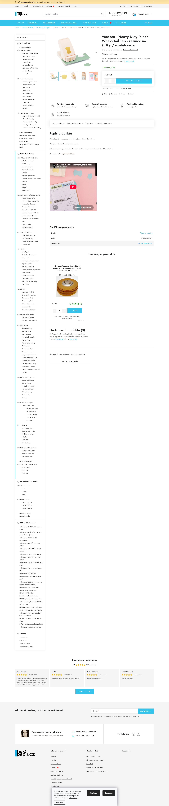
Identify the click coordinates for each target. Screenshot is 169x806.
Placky (21, 147)
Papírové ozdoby (27, 264)
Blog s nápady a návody (93, 756)
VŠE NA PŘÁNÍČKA (25, 232)
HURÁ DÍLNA (25, 43)
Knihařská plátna (24, 499)
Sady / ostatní (26, 190)
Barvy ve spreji (26, 334)
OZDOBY (22, 249)
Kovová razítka (26, 307)
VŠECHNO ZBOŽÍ (27, 154)
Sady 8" (24, 184)
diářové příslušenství (145, 243)
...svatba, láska (26, 62)
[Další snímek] (96, 52)
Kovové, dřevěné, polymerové (31, 270)
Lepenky (24, 173)
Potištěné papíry (26, 164)
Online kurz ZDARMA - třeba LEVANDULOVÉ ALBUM (28, 591)
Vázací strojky (26, 467)
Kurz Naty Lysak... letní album (28, 596)
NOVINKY (24, 37)
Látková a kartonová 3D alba (30, 213)
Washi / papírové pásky (29, 255)
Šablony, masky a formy (29, 364)
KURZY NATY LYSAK (28, 523)
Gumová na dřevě (27, 298)
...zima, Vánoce (26, 74)
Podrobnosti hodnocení (130, 50)
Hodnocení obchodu (64, 6)
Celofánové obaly (27, 238)
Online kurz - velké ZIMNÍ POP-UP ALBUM (30, 550)
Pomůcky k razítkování (29, 310)
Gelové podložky (27, 349)
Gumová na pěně (27, 301)
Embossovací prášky (28, 318)
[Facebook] (133, 734)
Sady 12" (24, 181)
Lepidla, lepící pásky (28, 406)
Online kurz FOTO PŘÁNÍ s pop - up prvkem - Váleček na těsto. (30, 583)
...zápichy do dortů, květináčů (31, 116)
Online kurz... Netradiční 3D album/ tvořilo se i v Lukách (30, 614)
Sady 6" (24, 187)
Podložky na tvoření (28, 434)
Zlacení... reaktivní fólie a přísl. (31, 369)
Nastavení (59, 802)
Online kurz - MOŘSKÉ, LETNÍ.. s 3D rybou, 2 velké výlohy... (30, 533)
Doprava (17, 6)
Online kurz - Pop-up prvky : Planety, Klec (30, 569)
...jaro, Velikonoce (27, 65)
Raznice (24, 425)
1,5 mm (24, 492)
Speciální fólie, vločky (28, 361)
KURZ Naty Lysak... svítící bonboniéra (30, 599)
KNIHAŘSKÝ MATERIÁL (29, 482)
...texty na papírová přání (29, 82)
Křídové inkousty (27, 392)
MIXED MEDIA (23, 325)
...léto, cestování (26, 96)
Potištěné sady (26, 244)
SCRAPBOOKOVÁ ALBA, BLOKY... (30, 195)
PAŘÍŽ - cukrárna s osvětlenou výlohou (31, 624)
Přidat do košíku (134, 81)
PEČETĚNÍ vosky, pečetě (26, 461)
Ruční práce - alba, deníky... (27, 136)
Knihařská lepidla (24, 516)
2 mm (23, 495)
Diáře (23, 222)
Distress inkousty (27, 383)
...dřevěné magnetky (28, 119)
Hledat (102, 14)
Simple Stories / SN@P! (29, 210)
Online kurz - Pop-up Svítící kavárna (30, 554)
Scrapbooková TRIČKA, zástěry (29, 144)
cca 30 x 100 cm (27, 508)
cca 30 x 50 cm (27, 505)
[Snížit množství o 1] (107, 81)
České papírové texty (25, 133)
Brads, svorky (26, 272)
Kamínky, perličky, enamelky (30, 261)
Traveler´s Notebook (28, 207)
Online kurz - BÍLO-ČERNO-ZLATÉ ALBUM (30, 558)
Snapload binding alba (29, 204)
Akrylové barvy (26, 331)
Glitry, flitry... (26, 284)
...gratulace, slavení (27, 59)
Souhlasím (108, 793)
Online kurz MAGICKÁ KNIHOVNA (30, 627)
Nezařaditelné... (26, 443)
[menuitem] (20, 23)
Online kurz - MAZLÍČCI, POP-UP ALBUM (29, 544)
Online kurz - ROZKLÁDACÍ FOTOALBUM (28, 539)
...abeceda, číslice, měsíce (30, 53)
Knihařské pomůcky (25, 513)
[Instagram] (138, 734)
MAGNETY (25, 440)
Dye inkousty (25, 395)
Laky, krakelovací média (29, 355)
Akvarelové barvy (27, 328)
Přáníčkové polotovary (29, 235)
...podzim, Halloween (28, 99)
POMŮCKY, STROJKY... (26, 403)
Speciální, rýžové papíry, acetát (31, 179)
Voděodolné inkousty (28, 386)
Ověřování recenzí (56, 782)
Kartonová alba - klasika (29, 216)
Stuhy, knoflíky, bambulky (29, 281)
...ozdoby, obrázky (27, 105)
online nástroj (73, 798)
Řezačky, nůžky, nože (28, 431)
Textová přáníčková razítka (30, 241)
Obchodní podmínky (57, 775)
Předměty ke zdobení (28, 366)
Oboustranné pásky (32, 409)
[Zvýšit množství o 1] (113, 81)
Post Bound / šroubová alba (30, 201)
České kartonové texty (26, 79)
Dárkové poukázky (25, 47)
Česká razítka (23, 141)
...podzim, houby (27, 71)
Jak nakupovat (55, 786)
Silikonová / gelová (28, 292)
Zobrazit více (84, 691)
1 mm (23, 489)
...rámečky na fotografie (29, 125)
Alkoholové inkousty (28, 380)
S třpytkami (30, 420)
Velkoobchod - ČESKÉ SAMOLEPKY (97, 771)
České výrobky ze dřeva (26, 113)
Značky (23, 633)
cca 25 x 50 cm (27, 502)
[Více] (148, 23)
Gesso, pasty (25, 346)
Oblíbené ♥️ (50, 6)
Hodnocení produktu (74, 123)
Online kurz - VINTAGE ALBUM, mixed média (31, 564)
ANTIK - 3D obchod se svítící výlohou (30, 610)
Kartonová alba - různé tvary (30, 219)
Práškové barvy (26, 340)
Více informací (128, 61)
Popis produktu (57, 123)
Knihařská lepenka (24, 486)
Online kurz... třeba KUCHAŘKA (29, 587)
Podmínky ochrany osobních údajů (61, 779)
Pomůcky (24, 372)
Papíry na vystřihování (28, 176)
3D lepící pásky (31, 411)
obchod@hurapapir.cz (86, 731)
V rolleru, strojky (32, 414)
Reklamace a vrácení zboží (94, 768)
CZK (123, 6)
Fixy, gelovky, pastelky (28, 337)
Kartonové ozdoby (27, 278)
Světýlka (24, 437)
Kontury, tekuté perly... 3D (29, 358)
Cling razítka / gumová (29, 295)
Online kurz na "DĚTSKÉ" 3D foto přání (30, 578)
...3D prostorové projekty (29, 122)
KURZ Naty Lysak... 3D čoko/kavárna (30, 607)
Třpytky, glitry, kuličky (28, 343)
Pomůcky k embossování (29, 320)
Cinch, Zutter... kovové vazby (28, 464)
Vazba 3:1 (25, 473)
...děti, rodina (26, 88)
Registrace (149, 6)
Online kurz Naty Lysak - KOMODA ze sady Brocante (31, 603)
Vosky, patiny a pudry (28, 352)
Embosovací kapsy (27, 457)
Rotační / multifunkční (28, 304)
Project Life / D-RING (28, 198)
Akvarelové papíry (27, 167)
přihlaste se (59, 339)
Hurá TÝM (89, 764)
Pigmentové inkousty (28, 389)
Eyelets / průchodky (28, 275)
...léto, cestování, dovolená (30, 68)
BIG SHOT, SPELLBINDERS (27, 448)
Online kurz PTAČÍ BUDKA (27, 574)
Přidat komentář (70, 361)
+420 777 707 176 (119, 13)
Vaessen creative (126, 88)
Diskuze (88, 123)
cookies (65, 791)
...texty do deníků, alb (28, 85)
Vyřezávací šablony (28, 454)
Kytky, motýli (25, 258)
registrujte (73, 339)
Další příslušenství (27, 227)
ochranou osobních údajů (133, 716)
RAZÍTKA (22, 289)
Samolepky (25, 252)
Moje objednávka (38, 6)
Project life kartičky (28, 170)
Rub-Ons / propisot (28, 267)
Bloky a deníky (26, 225)
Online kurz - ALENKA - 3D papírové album (30, 528)
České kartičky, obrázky (26, 138)
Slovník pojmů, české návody (95, 760)
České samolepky (24, 50)
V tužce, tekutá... (31, 417)
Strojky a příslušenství (28, 451)
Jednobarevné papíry (28, 161)
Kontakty (26, 6)
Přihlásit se (145, 711)
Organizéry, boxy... (27, 428)
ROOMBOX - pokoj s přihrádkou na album (30, 620)
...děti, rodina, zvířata (28, 56)
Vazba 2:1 (25, 470)
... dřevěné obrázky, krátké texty (31, 128)
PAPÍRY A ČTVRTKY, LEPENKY (28, 158)
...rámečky (25, 108)
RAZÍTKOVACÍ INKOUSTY (27, 377)
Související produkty (103, 123)
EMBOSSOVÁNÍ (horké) (26, 315)
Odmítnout (93, 793)
